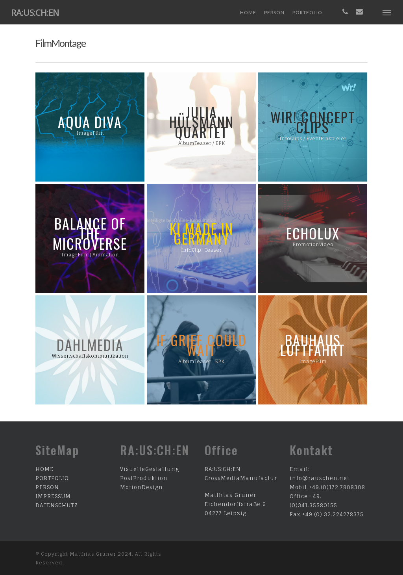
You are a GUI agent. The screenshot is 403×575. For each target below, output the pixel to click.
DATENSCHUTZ (56, 505)
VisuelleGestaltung (149, 469)
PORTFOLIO (52, 478)
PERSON (47, 487)
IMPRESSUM (53, 496)
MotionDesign (141, 487)
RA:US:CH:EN (35, 12)
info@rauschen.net (319, 478)
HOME (44, 469)
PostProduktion (144, 478)
